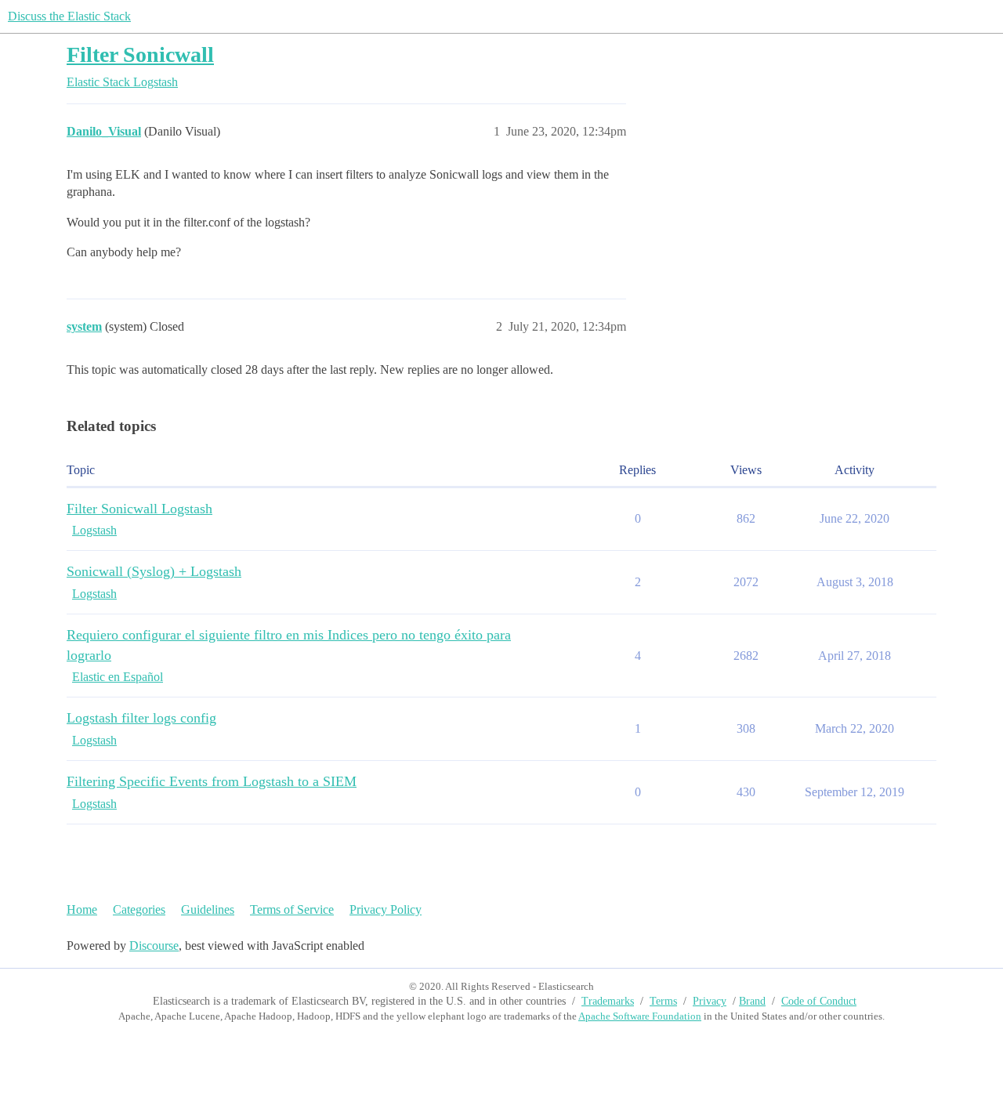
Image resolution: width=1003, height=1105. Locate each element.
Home (82, 909)
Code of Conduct (818, 1001)
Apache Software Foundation (639, 1016)
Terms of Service (292, 909)
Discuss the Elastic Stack (69, 16)
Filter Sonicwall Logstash (139, 508)
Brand (752, 1001)
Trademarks (607, 1001)
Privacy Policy (385, 909)
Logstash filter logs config (141, 718)
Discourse (154, 945)
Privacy (709, 1001)
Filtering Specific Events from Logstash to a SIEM (212, 781)
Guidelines (207, 909)
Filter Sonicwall (140, 54)
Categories (139, 909)
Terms (663, 1001)
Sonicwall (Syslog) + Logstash (154, 571)
